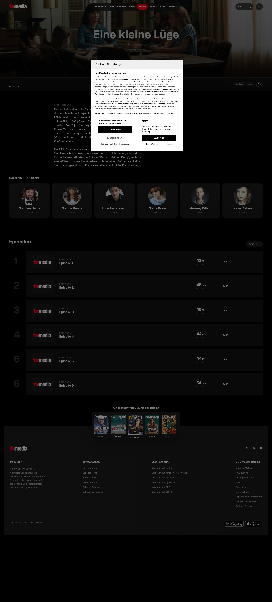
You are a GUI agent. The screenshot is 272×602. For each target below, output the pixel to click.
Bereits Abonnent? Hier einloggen (159, 144)
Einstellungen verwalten (115, 138)
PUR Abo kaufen (159, 138)
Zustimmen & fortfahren (115, 129)
